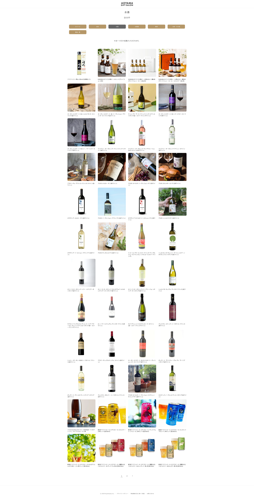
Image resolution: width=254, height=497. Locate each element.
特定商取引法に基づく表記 (138, 493)
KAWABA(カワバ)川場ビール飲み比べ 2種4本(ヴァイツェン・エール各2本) (141, 80)
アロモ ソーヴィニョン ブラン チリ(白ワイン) (111, 218)
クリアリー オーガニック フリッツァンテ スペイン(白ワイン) (112, 149)
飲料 (156, 26)
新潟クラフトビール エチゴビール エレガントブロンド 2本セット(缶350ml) (172, 430)
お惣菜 (137, 26)
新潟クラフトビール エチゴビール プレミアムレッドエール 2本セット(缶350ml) (142, 430)
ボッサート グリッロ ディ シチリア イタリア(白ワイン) (80, 396)
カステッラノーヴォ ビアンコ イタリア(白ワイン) (173, 396)
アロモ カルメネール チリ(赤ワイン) (169, 183)
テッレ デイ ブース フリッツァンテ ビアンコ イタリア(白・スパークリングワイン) (141, 115)
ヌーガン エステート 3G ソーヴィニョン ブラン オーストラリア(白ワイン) (111, 115)
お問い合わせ (150, 493)
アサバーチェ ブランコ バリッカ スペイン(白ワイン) (80, 184)
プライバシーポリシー (122, 493)
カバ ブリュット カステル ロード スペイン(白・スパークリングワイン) (141, 325)
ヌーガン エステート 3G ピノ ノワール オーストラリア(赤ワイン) (81, 149)
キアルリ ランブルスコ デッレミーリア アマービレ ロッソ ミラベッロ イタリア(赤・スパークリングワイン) (81, 325)
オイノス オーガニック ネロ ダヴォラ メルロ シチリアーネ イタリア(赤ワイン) (111, 290)
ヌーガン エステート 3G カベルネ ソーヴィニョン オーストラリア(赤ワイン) (142, 361)
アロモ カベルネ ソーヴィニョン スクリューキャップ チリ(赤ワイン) (141, 396)
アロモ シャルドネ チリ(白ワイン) (169, 218)
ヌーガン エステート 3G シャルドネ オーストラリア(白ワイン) (81, 115)
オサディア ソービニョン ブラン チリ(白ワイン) (81, 253)
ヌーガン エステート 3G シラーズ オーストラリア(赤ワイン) (172, 115)
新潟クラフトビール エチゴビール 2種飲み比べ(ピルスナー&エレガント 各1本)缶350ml (141, 465)
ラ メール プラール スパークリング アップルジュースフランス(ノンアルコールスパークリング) (141, 254)
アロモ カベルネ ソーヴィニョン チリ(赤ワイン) (141, 184)
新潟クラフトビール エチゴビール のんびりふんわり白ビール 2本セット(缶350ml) (81, 465)
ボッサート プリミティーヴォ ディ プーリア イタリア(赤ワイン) (172, 361)
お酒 (117, 26)
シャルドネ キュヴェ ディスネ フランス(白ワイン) (172, 290)
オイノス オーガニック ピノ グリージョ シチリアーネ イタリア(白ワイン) (141, 290)
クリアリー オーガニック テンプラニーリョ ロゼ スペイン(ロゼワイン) (141, 149)
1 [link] (121, 476)
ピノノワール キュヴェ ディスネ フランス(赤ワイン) (111, 325)
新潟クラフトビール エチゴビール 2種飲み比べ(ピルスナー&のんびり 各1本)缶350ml (172, 465)
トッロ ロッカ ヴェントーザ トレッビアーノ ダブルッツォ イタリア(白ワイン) (172, 253)
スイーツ (77, 26)
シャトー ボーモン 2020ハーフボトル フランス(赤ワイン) (80, 361)
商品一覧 (77, 32)
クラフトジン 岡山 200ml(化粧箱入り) (79, 79)
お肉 (97, 26)
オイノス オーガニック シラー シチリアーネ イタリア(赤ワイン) (80, 290)
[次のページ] (132, 476)
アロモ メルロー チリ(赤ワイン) (107, 183)
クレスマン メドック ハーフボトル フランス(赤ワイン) (172, 325)
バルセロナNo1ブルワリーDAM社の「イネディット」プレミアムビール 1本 (81, 430)
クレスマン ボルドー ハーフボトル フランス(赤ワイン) (111, 396)
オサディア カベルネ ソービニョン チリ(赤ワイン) (141, 219)
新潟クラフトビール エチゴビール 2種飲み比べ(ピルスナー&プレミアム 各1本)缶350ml (111, 465)
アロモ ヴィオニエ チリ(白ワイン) (108, 253)
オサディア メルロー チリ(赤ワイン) (78, 218)
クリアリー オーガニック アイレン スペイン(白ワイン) (172, 149)
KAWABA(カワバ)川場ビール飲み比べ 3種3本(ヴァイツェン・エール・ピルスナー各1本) (172, 80)
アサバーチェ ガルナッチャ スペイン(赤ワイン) (111, 361)
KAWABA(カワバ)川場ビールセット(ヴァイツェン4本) (111, 80)
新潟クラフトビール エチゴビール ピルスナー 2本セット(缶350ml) (112, 430)
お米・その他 (176, 26)
